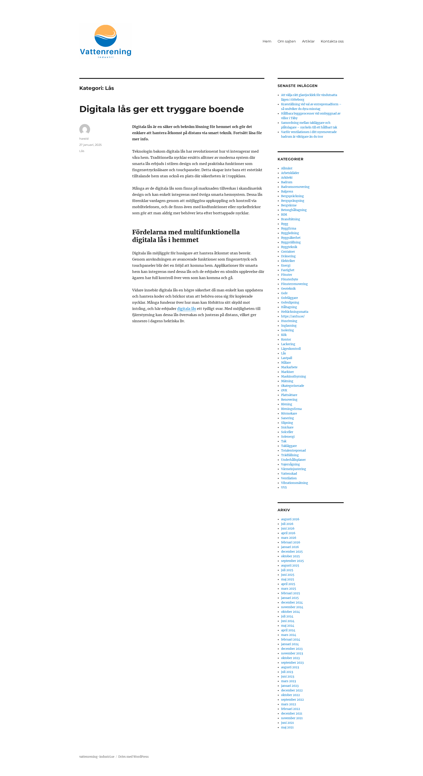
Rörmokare (289, 413)
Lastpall (286, 358)
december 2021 (291, 713)
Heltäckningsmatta (294, 312)
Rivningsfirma (291, 409)
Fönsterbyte (289, 279)
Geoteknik (288, 289)
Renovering (289, 400)
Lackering (288, 344)
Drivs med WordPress (133, 757)
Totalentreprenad (293, 450)
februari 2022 (290, 709)
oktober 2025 (290, 556)
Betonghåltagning (294, 210)
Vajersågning (290, 464)
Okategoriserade (292, 386)
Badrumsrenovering (295, 187)
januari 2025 (290, 598)
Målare (286, 363)
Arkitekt (287, 178)
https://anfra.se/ (293, 316)
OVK (284, 390)
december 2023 (291, 649)
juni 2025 (287, 575)
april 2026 (288, 533)
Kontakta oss (332, 41)
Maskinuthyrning (293, 376)
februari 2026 (290, 542)
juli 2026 (287, 524)
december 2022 (292, 690)
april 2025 (288, 584)
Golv (284, 293)
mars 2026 (288, 538)
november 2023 (292, 653)
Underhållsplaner (293, 460)
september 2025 (292, 561)
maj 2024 (287, 626)
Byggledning (290, 233)
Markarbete (289, 367)
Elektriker (288, 261)
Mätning (287, 381)
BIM (284, 215)
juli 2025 (287, 570)
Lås (81, 151)
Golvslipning (290, 302)
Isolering (287, 330)
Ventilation (289, 478)
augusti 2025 (290, 565)
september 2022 (292, 700)
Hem (267, 41)
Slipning (287, 423)
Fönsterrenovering (294, 284)
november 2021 (292, 718)
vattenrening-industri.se (96, 757)
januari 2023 (290, 686)
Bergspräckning (292, 196)
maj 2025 (287, 579)
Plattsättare (289, 395)
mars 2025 (288, 589)
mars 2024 (288, 635)
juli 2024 (287, 616)
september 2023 (292, 663)
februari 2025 (290, 593)
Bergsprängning (292, 201)
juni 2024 (287, 621)
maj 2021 (287, 727)
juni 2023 (287, 676)
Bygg (284, 224)
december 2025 (292, 552)
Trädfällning (290, 455)
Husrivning (289, 321)
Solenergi (288, 437)
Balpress (287, 191)
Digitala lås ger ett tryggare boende (161, 109)
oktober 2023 (290, 658)
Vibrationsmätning (294, 483)
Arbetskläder (290, 173)
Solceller (287, 432)
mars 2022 (288, 704)
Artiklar (308, 41)
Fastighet (287, 270)
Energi (285, 265)
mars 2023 (288, 681)
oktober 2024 (290, 612)
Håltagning (289, 307)
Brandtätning (290, 219)
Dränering (288, 256)
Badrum (286, 182)
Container (288, 252)
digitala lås (186, 308)
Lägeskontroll (291, 349)
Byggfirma (288, 228)
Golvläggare (289, 298)
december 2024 (292, 602)
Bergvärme (289, 205)
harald (84, 138)
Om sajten (287, 41)
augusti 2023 (290, 667)
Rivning (286, 404)
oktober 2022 (290, 695)
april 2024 (288, 630)
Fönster (286, 275)
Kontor (286, 339)
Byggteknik (289, 247)
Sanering (287, 418)
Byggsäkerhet (291, 238)
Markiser (287, 372)
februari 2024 (290, 639)
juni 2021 (287, 723)
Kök (284, 335)
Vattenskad (289, 474)
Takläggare (289, 446)
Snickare (287, 427)
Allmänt (286, 168)
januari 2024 (290, 644)
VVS (284, 487)
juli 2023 (287, 672)
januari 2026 (290, 547)
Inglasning (289, 326)
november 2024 (292, 607)
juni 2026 (288, 528)
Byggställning (291, 242)
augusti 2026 (290, 519)
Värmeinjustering (293, 469)
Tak (283, 441)
